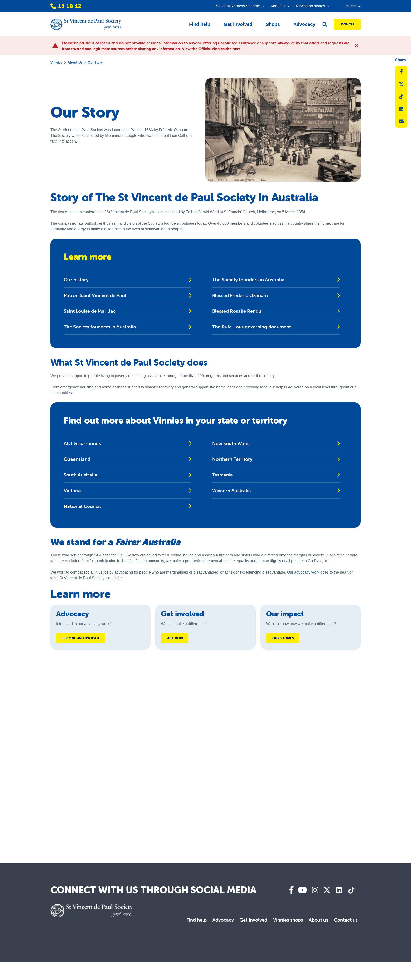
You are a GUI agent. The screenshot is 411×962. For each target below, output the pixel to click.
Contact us (346, 920)
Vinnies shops (288, 920)
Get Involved (253, 920)
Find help (196, 920)
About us (75, 62)
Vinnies (56, 62)
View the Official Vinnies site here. (212, 48)
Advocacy (223, 920)
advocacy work (306, 572)
